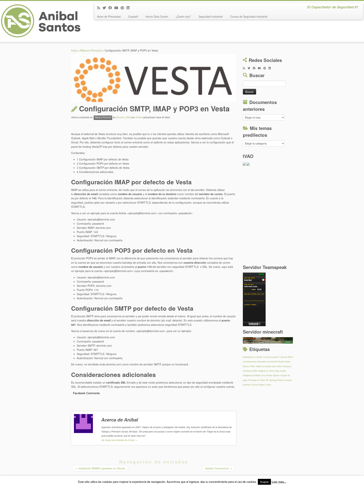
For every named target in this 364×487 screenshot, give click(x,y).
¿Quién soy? (183, 16)
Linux (263, 375)
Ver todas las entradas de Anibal (119, 440)
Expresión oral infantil (266, 361)
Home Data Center (157, 16)
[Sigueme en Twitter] (105, 7)
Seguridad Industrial (210, 16)
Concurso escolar (270, 357)
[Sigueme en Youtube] (117, 7)
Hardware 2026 (250, 370)
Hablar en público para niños (269, 366)
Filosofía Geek (283, 361)
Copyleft (133, 16)
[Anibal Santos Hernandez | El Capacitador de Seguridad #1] (42, 21)
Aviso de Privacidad (109, 16)
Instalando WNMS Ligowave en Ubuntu (100, 468)
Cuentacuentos (250, 361)
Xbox (269, 384)
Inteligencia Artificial (251, 375)
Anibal (139, 117)
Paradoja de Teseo (256, 380)
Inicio (74, 50)
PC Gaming (271, 380)
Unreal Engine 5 (258, 384)
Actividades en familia (252, 357)
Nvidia (269, 375)
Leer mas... (279, 482)
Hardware (286, 366)
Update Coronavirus (218, 468)
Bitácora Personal (91, 50)
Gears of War (249, 366)
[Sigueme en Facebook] (111, 7)
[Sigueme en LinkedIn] (129, 7)
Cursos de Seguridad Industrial (248, 16)
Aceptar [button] (264, 482)
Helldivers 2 (263, 370)
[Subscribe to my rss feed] (100, 7)
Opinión (276, 375)
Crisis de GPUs (286, 357)
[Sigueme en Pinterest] (123, 7)
